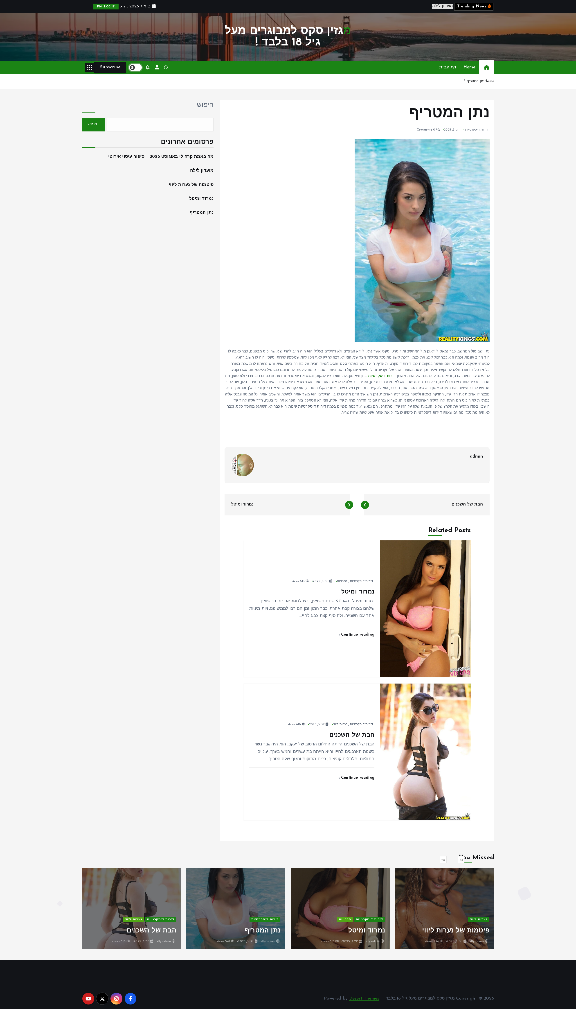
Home (469, 67)
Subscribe (110, 67)
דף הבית (447, 67)
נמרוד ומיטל (201, 199)
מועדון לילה (202, 171)
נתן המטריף (475, 81)
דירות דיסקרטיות (476, 129)
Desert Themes (364, 998)
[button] (461, 859)
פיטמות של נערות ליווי (191, 185)
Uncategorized (161, 911)
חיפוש (205, 105)
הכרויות (342, 581)
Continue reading (357, 635)
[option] (444, 908)
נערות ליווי (340, 724)
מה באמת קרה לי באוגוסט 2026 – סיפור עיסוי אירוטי (161, 157)
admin (476, 456)
